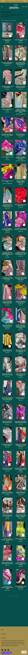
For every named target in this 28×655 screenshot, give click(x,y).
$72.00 (20, 400)
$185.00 (21, 541)
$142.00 (21, 424)
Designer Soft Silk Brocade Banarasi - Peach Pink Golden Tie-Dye (21, 253)
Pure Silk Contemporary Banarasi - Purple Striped (21, 229)
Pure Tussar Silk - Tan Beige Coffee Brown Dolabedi (21, 351)
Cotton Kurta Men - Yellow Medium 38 (7, 350)
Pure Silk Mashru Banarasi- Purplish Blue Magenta (7, 229)
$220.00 (20, 281)
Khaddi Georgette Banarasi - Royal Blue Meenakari (21, 158)
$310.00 (7, 494)
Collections (7, 20)
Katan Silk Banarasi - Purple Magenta (20, 135)
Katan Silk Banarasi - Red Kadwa (21, 40)
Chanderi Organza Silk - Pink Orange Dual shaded (7, 563)
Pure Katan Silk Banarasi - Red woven (21, 205)
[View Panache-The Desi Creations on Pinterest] (8, 650)
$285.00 (7, 65)
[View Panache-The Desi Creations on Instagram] (2, 650)
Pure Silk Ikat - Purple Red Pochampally (7, 469)
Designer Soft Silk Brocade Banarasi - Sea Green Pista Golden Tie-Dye (7, 254)
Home (2, 20)
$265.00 (21, 231)
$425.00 (7, 136)
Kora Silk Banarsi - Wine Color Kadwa (20, 587)
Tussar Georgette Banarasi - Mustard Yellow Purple (7, 539)
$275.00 (21, 589)
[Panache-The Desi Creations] (14, 7)
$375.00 (7, 159)
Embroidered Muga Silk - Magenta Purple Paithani (21, 422)
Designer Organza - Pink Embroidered (7, 87)
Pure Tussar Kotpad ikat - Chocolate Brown (7, 63)
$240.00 (20, 136)
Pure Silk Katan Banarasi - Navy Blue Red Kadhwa (7, 135)
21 (16, 596)
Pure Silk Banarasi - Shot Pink (7, 157)
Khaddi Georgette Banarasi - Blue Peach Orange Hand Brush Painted (21, 326)
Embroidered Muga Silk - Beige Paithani (7, 445)
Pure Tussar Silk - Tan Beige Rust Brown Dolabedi (21, 374)
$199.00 (21, 184)
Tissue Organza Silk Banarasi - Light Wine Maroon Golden (21, 515)
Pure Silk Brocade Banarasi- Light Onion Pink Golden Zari (7, 302)
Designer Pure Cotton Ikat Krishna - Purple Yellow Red (21, 445)
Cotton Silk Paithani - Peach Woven (21, 398)
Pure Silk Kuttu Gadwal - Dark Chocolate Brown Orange (21, 469)
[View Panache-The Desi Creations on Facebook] (5, 650)
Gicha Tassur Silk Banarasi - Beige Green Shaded (20, 563)
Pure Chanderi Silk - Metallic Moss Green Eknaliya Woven (21, 63)
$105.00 (21, 89)
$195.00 (7, 565)
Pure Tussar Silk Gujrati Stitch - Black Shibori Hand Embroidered (7, 398)
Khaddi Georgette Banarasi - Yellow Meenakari (20, 181)
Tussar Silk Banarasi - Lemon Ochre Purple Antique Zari (21, 302)
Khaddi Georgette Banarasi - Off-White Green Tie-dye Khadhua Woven (20, 111)
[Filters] (26, 21)
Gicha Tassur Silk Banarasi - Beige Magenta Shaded (7, 587)
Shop (2, 629)
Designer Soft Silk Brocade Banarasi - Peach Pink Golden (7, 278)
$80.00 (7, 42)
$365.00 (21, 472)
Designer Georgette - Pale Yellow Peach (21, 87)
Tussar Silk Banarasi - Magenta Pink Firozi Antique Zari (7, 326)
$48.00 (7, 352)
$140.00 (7, 447)
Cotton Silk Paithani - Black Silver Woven (7, 422)
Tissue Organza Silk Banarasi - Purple (20, 493)
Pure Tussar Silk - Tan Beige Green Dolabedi (7, 374)
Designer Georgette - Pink (7, 110)
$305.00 (7, 305)
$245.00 (20, 207)
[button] (23, 7)
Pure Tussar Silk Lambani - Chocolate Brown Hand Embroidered (21, 278)
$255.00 (21, 42)
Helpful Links (3, 633)
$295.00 (21, 329)
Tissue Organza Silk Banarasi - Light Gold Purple (7, 515)
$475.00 (7, 542)
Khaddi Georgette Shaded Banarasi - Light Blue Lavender (7, 205)
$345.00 (7, 232)
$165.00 (7, 89)
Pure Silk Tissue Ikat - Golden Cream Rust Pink (7, 493)
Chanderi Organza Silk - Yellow (20, 539)
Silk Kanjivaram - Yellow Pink (7, 181)
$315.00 (7, 471)
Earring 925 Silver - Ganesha (7, 40)
